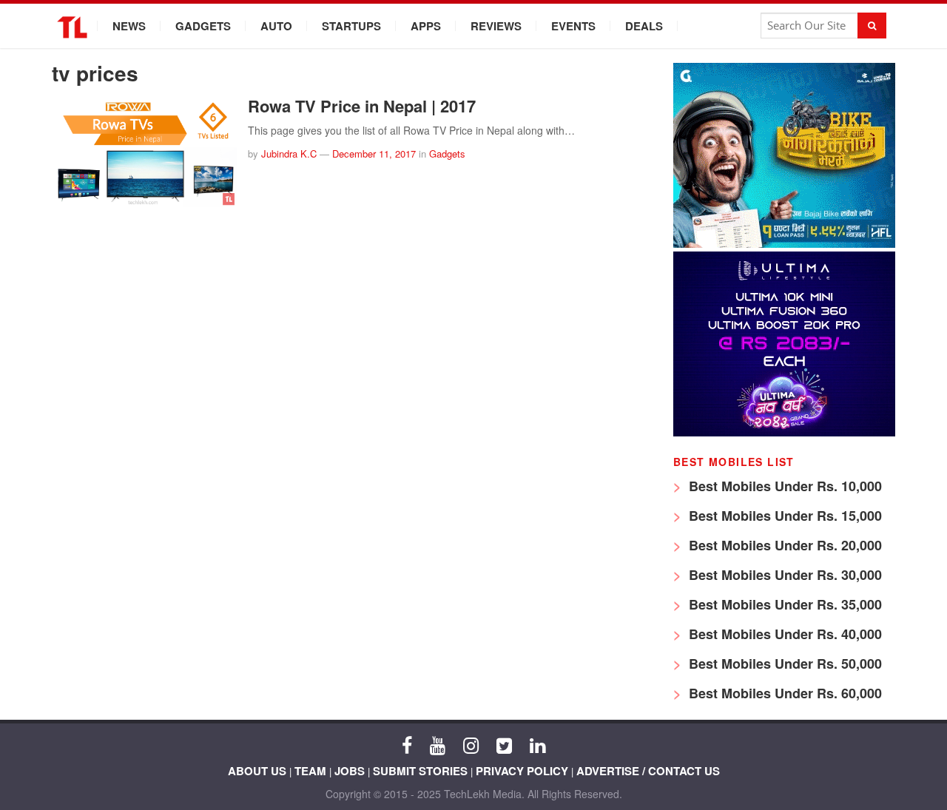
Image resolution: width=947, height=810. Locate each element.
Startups (351, 26)
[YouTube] (437, 744)
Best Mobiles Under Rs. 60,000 (783, 693)
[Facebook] (407, 744)
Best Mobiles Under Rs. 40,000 (783, 634)
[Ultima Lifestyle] (784, 432)
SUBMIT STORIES (420, 771)
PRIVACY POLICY (522, 771)
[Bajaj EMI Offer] (784, 244)
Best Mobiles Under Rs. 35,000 (783, 604)
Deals (644, 26)
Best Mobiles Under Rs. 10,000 (783, 486)
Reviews (496, 26)
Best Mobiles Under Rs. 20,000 (783, 545)
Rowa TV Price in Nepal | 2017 (362, 106)
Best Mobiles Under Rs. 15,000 (783, 515)
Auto (276, 26)
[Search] (871, 25)
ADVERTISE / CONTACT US (648, 771)
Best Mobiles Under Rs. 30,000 (783, 574)
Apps (426, 26)
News (129, 26)
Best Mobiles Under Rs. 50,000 (783, 663)
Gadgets (203, 26)
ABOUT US (257, 771)
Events (573, 26)
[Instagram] (471, 744)
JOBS (349, 771)
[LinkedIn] (537, 744)
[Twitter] (504, 744)
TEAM (310, 771)
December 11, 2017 (374, 153)
